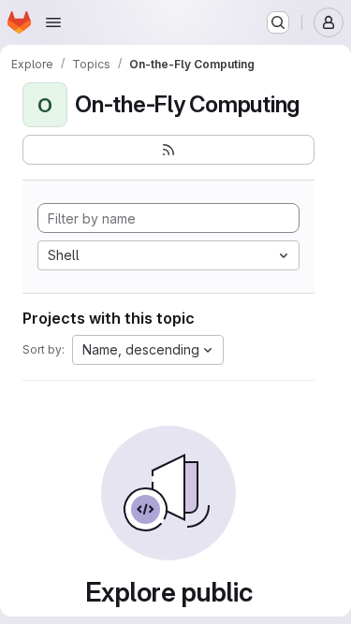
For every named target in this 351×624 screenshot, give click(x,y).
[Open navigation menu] (53, 22)
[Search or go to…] (278, 22)
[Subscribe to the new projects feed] (168, 150)
